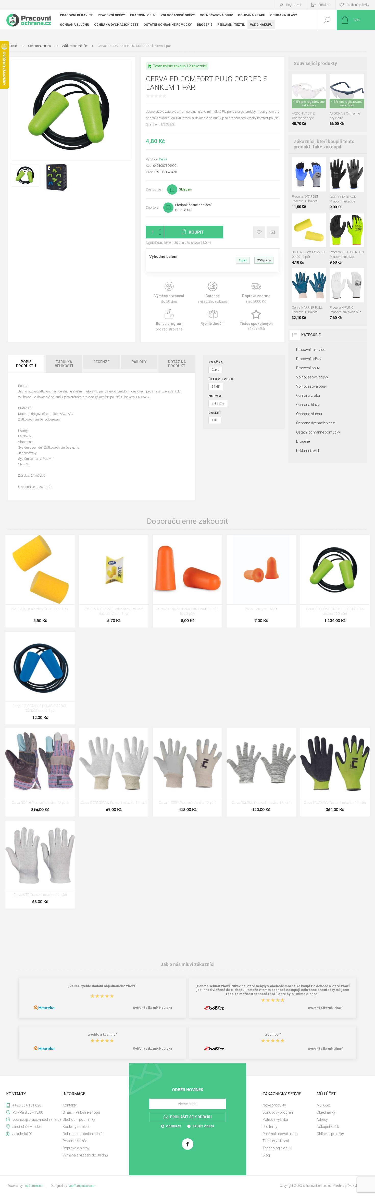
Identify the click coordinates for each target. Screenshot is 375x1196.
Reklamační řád (74, 1141)
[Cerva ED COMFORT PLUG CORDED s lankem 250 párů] (335, 581)
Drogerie (303, 441)
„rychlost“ (273, 1034)
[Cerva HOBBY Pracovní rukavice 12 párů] (187, 772)
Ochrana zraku (308, 395)
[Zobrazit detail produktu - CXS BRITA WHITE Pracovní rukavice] (347, 164)
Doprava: (152, 207)
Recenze (101, 362)
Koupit (303, 96)
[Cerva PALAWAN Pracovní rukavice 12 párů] (335, 772)
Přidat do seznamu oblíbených (315, 96)
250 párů (264, 260)
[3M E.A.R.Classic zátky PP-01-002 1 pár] (40, 581)
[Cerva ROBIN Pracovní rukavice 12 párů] (40, 772)
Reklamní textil (307, 451)
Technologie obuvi (277, 1148)
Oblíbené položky (330, 1134)
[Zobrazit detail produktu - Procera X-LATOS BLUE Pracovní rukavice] (342, 219)
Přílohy (138, 362)
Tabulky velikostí (275, 1141)
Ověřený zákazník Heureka (152, 1008)
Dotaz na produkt (177, 364)
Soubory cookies (76, 1127)
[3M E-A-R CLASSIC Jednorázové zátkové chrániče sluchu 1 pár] (113, 581)
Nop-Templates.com (81, 1186)
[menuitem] (89, 1105)
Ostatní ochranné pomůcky (318, 432)
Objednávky (326, 1112)
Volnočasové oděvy (312, 377)
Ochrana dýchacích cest (315, 423)
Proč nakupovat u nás (280, 1134)
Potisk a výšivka (275, 1119)
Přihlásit (323, 5)
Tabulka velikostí (64, 364)
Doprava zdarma (256, 292)
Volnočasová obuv (311, 386)
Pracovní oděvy (308, 359)
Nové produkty (274, 1105)
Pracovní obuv (308, 368)
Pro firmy (269, 1127)
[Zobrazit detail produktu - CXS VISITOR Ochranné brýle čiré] (309, 80)
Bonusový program (278, 1112)
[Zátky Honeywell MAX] (261, 581)
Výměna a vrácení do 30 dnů (85, 1155)
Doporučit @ (273, 232)
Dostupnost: (154, 189)
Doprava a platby (76, 1148)
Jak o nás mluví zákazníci (187, 964)
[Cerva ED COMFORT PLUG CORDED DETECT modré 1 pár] (40, 678)
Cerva (163, 159)
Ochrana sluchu (309, 414)
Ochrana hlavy (307, 405)
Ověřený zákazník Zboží (325, 1008)
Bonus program (169, 320)
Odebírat (173, 1126)
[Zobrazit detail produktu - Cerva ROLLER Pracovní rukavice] (303, 274)
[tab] (26, 364)
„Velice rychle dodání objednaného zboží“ (102, 986)
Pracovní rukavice (310, 350)
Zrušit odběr (203, 1126)
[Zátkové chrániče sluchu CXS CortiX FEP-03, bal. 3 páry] (187, 581)
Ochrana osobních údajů (82, 1134)
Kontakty (69, 1105)
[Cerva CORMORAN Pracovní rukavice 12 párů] (113, 772)
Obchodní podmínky (78, 1119)
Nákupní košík (328, 1127)
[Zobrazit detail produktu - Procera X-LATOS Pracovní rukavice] (334, 219)
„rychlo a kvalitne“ (102, 1034)
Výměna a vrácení (169, 292)
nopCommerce (33, 1186)
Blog (266, 1155)
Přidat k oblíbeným (259, 232)
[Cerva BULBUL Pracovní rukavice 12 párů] (261, 772)
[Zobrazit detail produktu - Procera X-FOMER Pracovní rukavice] (349, 219)
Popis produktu (26, 364)
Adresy (322, 1119)
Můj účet (323, 1105)
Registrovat (293, 5)
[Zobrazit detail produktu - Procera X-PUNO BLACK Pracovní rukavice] (352, 274)
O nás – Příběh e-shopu (81, 1112)
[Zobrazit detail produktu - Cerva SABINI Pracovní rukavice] (314, 274)
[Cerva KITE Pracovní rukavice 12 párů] (40, 865)
